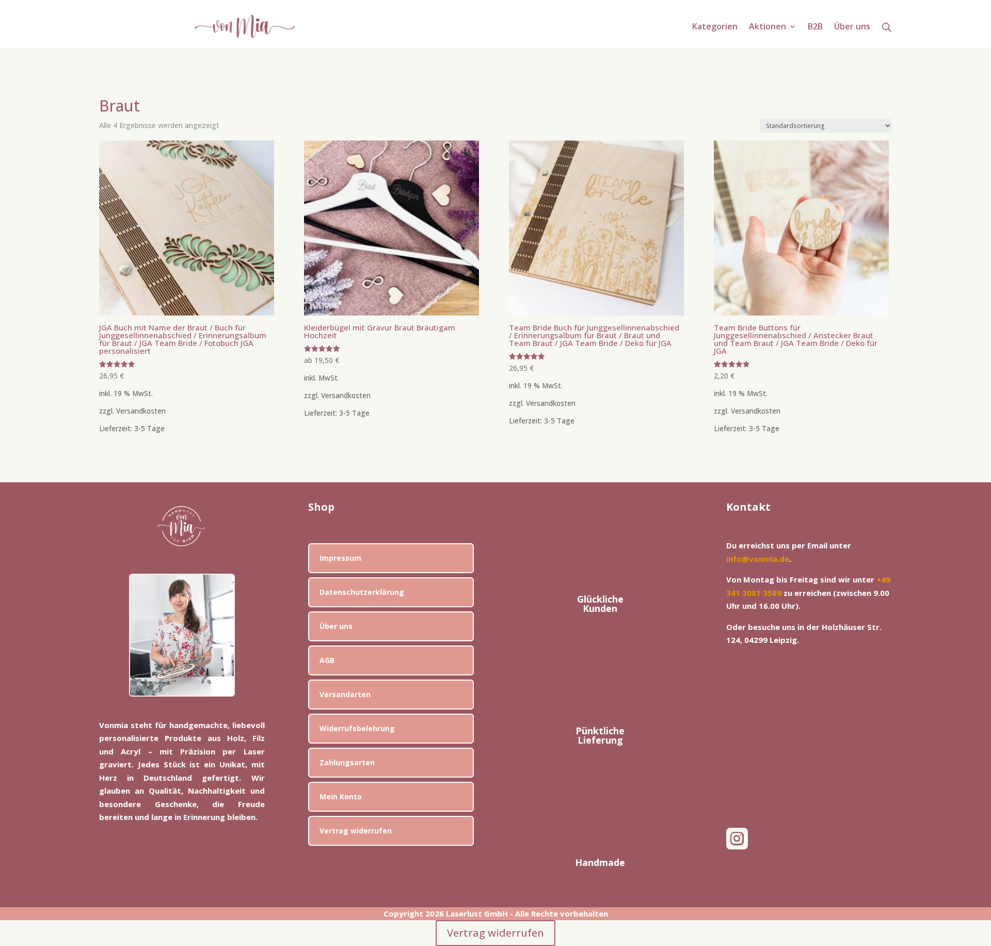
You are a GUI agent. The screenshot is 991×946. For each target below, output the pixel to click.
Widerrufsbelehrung (357, 728)
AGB (326, 660)
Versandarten (345, 694)
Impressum (340, 558)
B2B (815, 27)
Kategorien (715, 27)
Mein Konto (340, 796)
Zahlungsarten (347, 762)
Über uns (852, 27)
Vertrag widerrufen (355, 830)
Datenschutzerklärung (361, 592)
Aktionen (767, 27)
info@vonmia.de (757, 559)
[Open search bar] (887, 27)
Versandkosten (141, 411)
